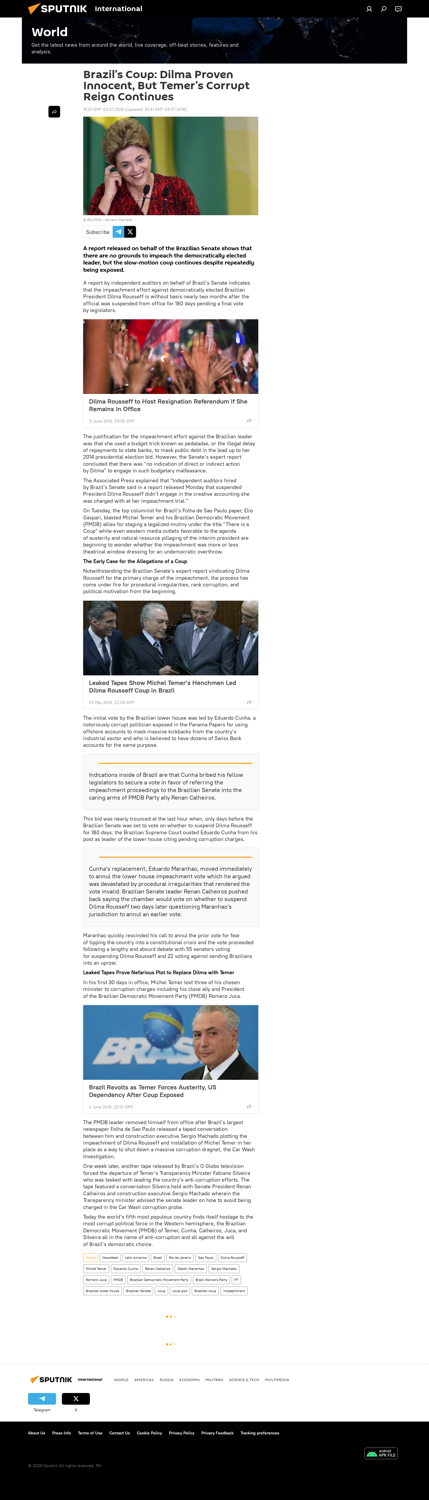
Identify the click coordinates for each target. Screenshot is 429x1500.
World (90, 1257)
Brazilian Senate (138, 1291)
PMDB (118, 1280)
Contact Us (119, 1433)
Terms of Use (90, 1433)
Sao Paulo (206, 1257)
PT (236, 1280)
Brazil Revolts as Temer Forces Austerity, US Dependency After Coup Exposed (152, 1090)
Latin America (136, 1257)
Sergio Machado (224, 1268)
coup (161, 1291)
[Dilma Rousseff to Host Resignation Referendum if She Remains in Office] (170, 356)
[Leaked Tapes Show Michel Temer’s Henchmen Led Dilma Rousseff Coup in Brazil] (170, 638)
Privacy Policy (181, 1433)
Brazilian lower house (102, 1291)
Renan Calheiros (157, 1268)
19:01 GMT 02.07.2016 (103, 109)
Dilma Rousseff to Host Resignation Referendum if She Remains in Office (168, 405)
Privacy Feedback (217, 1433)
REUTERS (94, 220)
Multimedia (277, 1379)
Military (214, 1379)
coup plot (179, 1291)
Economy (189, 1379)
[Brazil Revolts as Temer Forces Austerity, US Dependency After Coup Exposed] (170, 1042)
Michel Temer (96, 1268)
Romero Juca (96, 1280)
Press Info (61, 1433)
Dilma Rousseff (232, 1257)
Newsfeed (110, 1257)
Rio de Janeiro (180, 1257)
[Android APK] (381, 1454)
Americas (144, 1379)
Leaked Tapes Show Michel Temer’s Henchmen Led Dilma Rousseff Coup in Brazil (162, 686)
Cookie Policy (149, 1433)
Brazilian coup (205, 1291)
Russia (167, 1379)
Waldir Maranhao (190, 1268)
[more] (249, 420)
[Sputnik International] (60, 16)
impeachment (234, 1291)
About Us (36, 1433)
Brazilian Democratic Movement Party (159, 1280)
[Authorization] (369, 9)
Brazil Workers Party (211, 1280)
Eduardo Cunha (126, 1268)
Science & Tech (244, 1379)
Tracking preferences (259, 1433)
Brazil (158, 1257)
